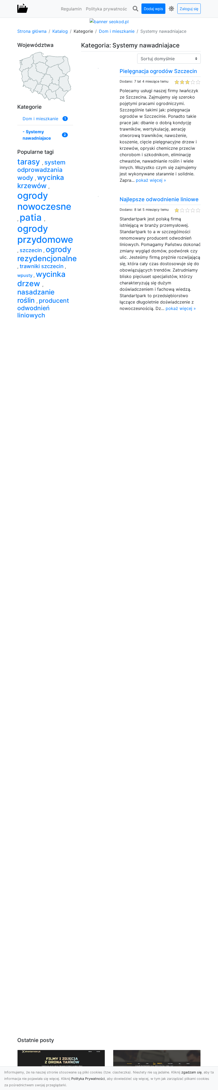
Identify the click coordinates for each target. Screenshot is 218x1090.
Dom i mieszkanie (117, 31)
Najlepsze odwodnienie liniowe (159, 199)
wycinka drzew (41, 278)
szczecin (31, 250)
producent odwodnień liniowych (43, 308)
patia (32, 217)
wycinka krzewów (40, 181)
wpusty (25, 275)
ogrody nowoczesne (44, 201)
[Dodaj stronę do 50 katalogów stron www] (109, 21)
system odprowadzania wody (41, 170)
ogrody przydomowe (45, 234)
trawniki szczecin (42, 266)
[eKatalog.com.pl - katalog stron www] (22, 8)
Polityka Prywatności (88, 1079)
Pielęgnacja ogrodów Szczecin (158, 71)
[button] (135, 9)
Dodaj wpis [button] (153, 8)
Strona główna (32, 31)
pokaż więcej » (151, 180)
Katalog (60, 31)
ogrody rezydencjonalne (47, 254)
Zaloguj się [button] (189, 8)
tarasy (29, 161)
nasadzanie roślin (35, 296)
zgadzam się (191, 1072)
